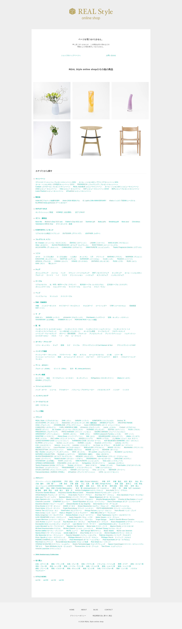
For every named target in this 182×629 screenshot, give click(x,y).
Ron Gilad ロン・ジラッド (101, 542)
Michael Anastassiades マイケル (48, 528)
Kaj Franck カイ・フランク (98, 522)
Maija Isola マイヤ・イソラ (97, 526)
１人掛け (73, 257)
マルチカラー (40, 571)
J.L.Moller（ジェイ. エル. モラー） (125, 438)
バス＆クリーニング (128, 357)
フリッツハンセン (76, 275)
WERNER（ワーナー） (117, 470)
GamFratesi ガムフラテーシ (71, 510)
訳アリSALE (80, 212)
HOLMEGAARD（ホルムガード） (111, 436)
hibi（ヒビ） (91, 436)
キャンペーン (40, 179)
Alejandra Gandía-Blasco (45, 493)
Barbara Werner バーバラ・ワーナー (73, 497)
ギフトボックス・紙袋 (64, 224)
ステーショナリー (103, 357)
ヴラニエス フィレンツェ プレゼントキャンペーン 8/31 (56, 182)
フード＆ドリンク (42, 402)
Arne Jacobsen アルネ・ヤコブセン (130, 495)
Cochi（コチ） (108, 259)
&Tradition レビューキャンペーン (78, 191)
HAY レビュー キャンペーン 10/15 (96, 189)
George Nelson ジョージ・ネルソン (98, 510)
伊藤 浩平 (106, 481)
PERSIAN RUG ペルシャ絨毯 (86, 320)
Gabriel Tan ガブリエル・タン (47, 510)
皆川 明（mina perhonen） (81, 368)
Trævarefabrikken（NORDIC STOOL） (50, 472)
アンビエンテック (96, 333)
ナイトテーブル (66, 296)
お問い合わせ (111, 55)
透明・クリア (123, 564)
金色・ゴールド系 (92, 566)
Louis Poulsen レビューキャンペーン (49, 191)
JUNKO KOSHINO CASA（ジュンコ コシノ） (52, 441)
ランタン (39, 359)
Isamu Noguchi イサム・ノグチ (81, 517)
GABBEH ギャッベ (65, 320)
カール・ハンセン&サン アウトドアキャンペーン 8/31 (98, 182)
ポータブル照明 (89, 331)
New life (39, 222)
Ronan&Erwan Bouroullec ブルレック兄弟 (72, 542)
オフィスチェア (102, 275)
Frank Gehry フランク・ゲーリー (48, 508)
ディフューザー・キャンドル (46, 355)
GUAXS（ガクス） (70, 434)
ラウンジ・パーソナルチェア (79, 273)
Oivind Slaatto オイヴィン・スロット (118, 533)
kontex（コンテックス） (66, 443)
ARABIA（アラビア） (43, 380)
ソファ (42, 253)
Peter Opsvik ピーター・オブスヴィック (50, 537)
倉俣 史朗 (119, 484)
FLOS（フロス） (134, 429)
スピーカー (90, 357)
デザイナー (40, 478)
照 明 (38, 325)
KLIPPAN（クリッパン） (45, 443)
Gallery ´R (121, 420)
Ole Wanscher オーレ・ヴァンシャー (49, 535)
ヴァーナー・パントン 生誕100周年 (49, 481)
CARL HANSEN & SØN (68, 427)
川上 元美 (85, 484)
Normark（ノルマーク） (67, 454)
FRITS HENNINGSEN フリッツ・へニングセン (114, 508)
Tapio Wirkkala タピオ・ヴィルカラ (58, 546)
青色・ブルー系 (41, 566)
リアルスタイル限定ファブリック (48, 233)
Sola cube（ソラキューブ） (113, 461)
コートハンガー (101, 306)
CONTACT (109, 610)
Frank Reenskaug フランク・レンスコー (78, 508)
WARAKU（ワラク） (115, 257)
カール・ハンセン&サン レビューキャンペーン (122, 187)
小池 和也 (138, 484)
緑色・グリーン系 (42, 568)
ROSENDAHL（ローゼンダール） (99, 458)
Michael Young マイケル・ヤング (108, 528)
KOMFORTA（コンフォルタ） (103, 420)
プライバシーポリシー (78, 616)
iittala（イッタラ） (133, 436)
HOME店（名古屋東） (64, 212)
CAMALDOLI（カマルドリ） (72, 247)
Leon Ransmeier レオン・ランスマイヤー (114, 524)
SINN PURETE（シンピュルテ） (98, 247)
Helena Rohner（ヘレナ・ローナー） (80, 515)
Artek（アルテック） (43, 425)
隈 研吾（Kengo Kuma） (102, 484)
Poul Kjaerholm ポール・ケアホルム (116, 540)
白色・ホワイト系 (42, 564)
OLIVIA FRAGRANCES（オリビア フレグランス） (70, 245)
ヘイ (57, 275)
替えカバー (53, 263)
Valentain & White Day (44, 224)
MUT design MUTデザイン (91, 531)
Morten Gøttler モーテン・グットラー (49, 531)
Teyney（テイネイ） (75, 465)
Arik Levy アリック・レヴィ (46, 497)
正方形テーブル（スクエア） (117, 284)
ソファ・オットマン (43, 345)
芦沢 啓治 (69, 481)
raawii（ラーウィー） (44, 458)
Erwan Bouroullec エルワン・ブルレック (93, 506)
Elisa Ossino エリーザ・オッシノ (48, 506)
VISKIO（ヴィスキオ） (80, 261)
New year (125, 222)
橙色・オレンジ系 (73, 568)
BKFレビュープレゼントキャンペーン (125, 189)
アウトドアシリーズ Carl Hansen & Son (98, 345)
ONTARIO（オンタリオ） (100, 261)
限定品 (38, 197)
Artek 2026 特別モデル (71, 200)
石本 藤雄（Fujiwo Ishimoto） (87, 481)
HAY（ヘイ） (40, 308)
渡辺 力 (69, 490)
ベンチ (63, 273)
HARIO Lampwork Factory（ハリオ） (108, 434)
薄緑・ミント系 (122, 568)
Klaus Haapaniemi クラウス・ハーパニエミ (127, 522)
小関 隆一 (51, 484)
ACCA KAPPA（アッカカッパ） (47, 247)
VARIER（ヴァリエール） (80, 470)
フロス (53, 336)
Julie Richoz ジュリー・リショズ (48, 522)
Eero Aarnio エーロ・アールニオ (105, 504)
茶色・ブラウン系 (87, 564)
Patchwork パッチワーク (96, 317)
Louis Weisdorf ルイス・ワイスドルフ (50, 526)
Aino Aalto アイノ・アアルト (117, 490)
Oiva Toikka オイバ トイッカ (91, 533)
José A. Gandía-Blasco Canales (121, 519)
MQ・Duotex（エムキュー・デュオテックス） (52, 452)
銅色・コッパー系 (124, 566)
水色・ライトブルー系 (105, 568)
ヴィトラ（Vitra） (60, 368)
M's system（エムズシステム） (100, 452)
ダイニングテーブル (43, 287)
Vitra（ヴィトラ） (99, 470)
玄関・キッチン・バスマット (118, 317)
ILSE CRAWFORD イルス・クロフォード (51, 517)
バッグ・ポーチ (41, 390)
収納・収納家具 (48, 302)
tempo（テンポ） (107, 465)
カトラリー (40, 378)
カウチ (38, 257)
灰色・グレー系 (72, 564)
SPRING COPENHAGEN (45, 463)
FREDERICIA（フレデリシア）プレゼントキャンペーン (97, 184)
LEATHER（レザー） (93, 233)
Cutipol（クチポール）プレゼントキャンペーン (53, 187)
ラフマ (64, 275)
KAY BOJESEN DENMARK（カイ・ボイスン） (121, 441)
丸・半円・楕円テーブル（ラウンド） (63, 284)
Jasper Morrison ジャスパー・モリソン (50, 519)
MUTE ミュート (72, 531)
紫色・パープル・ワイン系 (73, 566)
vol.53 (61, 580)
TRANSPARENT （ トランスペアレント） (77, 467)
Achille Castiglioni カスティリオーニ (89, 490)
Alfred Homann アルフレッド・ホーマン (50, 495)
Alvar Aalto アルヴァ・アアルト (80, 495)
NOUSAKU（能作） (86, 454)
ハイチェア (90, 275)
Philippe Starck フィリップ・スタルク (116, 537)
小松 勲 (69, 486)
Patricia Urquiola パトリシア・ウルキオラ (115, 535)
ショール (53, 390)
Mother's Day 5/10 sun (54, 222)
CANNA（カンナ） (62, 261)
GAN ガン (39, 317)
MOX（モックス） (79, 452)
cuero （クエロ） (110, 427)
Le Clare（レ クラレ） (101, 445)
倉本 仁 (128, 484)
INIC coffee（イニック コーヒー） (63, 438)
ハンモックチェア (117, 275)
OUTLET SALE (41, 209)
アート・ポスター (48, 365)
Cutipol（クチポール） (128, 427)
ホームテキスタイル (96, 355)
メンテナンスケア (42, 396)
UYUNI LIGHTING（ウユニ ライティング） (51, 470)
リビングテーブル (59, 287)
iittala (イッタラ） (124, 378)
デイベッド (100, 257)
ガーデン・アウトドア (44, 342)
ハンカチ (116, 390)
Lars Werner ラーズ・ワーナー (84, 524)
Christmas (136, 222)
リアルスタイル (41, 284)
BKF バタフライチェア (100, 273)
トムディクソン (130, 333)
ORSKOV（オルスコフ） (85, 456)
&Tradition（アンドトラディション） (82, 472)
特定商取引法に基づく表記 (102, 616)
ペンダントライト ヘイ (122, 329)
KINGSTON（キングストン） (46, 259)
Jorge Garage (101, 519)
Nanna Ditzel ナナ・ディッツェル (48, 533)
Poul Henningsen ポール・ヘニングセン (85, 540)
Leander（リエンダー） (81, 445)
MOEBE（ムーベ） (92, 450)
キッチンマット (82, 378)
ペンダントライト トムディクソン (98, 329)
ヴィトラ (50, 275)
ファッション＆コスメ (44, 386)
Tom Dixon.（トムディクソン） (47, 467)
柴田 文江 (90, 486)
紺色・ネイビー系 (137, 564)
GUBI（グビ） (85, 434)
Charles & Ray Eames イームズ (130, 499)
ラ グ (38, 314)
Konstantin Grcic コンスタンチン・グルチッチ (53, 524)
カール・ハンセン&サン (133, 273)
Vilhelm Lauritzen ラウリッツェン (48, 548)
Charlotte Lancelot (43, 501)
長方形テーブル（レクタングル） (92, 284)
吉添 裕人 (59, 490)
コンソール (87, 287)
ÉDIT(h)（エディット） (78, 243)
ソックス (126, 390)
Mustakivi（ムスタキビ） (124, 452)
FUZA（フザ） (118, 261)
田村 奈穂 (113, 486)
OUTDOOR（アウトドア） (72, 233)
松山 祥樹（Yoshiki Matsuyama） (60, 488)
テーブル (39, 281)
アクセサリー (64, 390)
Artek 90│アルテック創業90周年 (48, 200)
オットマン (84, 257)
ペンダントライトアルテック (46, 331)
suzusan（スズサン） (116, 463)
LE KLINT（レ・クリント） (123, 445)
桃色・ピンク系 (88, 568)
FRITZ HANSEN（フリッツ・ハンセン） (77, 432)
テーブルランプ (103, 331)
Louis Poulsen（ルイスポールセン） (67, 447)
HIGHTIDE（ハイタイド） (45, 436)
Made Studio (109, 531)
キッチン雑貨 (47, 374)
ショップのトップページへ (71, 55)
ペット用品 (40, 411)
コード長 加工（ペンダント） (70, 331)
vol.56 (38, 580)
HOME (71, 610)
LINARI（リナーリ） (97, 243)
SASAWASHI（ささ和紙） (45, 320)
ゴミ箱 (109, 355)
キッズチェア (117, 273)
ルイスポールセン (42, 336)
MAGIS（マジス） (114, 447)
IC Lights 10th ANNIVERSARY (94, 200)
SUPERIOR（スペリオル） (90, 259)
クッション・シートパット (45, 357)
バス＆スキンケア (103, 390)
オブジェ (83, 355)
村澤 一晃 (117, 488)
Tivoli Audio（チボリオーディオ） (129, 465)
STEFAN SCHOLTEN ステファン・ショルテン (53, 544)
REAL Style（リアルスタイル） (47, 420)
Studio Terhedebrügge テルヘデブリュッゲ (89, 544)
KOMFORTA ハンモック (44, 230)
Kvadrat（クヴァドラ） (103, 443)
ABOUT (84, 610)
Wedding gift (114, 222)
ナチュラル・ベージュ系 (106, 564)
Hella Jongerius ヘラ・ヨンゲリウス (49, 515)
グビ (67, 336)
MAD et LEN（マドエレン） (118, 243)
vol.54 (53, 580)
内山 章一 (139, 481)
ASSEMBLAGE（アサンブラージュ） (67, 425)
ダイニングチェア (42, 273)
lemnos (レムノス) (62, 445)
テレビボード (88, 306)
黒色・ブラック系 (57, 564)
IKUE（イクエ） (42, 438)
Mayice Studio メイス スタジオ (122, 526)
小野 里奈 (63, 484)
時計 (75, 355)
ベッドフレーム (41, 296)
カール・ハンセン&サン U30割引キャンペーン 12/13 (55, 184)
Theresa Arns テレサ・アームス (87, 546)
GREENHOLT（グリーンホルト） (48, 434)
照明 (62, 345)
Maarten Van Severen (75, 526)
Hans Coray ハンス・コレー (46, 513)
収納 (59, 357)
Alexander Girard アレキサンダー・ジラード (102, 493)
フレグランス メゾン (43, 239)
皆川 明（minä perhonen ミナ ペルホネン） (93, 488)
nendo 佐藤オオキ (70, 533)
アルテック (40, 275)
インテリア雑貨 (47, 351)
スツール (54, 273)
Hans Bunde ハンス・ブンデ (125, 510)
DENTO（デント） (42, 429)
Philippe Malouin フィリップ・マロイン (83, 537)
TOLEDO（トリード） (125, 259)
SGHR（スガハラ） (65, 461)
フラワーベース (65, 355)
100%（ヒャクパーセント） (109, 472)
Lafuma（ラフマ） (122, 443)
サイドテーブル (74, 287)
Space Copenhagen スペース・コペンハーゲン (126, 544)
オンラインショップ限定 (44, 212)
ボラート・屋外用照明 (67, 333)
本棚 (37, 306)
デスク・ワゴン (99, 287)
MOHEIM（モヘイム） (110, 450)
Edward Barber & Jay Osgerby (78, 504)
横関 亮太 (48, 490)
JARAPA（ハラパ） (53, 317)
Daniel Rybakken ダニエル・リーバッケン (89, 501)
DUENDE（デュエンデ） (96, 429)
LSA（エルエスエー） (44, 445)
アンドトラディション (113, 333)
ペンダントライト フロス (74, 329)
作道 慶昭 (79, 486)
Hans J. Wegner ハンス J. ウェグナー (74, 513)
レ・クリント (76, 336)
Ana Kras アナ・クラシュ (104, 495)
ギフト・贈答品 (41, 218)
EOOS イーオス (69, 506)
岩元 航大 (128, 481)
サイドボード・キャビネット (69, 306)
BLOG (95, 610)
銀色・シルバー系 (108, 566)
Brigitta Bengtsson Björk (105, 499)
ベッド (38, 293)
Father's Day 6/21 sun (74, 222)
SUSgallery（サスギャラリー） (102, 378)
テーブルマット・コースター (63, 378)
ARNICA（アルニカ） (44, 261)
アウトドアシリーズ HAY (126, 345)
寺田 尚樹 (124, 486)
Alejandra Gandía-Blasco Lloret (70, 493)
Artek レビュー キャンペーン (46, 189)
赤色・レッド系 (55, 566)
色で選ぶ (39, 560)
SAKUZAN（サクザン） (123, 458)
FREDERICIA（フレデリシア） (47, 432)
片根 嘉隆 (74, 484)
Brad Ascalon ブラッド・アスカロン (79, 499)
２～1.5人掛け (62, 257)
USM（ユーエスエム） (118, 306)
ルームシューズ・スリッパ (73, 357)
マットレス (54, 296)
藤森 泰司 (40, 488)
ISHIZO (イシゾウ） (86, 438)
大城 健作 (40, 484)
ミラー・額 (119, 355)
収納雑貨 (133, 306)
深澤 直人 (135, 486)
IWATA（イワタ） (103, 438)
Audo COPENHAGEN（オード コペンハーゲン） (102, 425)
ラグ (68, 345)
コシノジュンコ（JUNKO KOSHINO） (50, 486)
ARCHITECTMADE (125, 423)
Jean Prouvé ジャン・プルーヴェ (80, 519)
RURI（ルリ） (132, 261)
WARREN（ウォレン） (134, 257)
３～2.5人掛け (48, 257)
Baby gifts (102, 222)
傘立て (115, 357)
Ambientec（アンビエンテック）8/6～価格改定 (79, 423)
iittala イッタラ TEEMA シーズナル (122, 200)
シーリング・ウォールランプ (46, 333)
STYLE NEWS (41, 577)
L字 (92, 257)
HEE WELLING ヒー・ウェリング (103, 513)
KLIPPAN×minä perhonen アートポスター (51, 203)
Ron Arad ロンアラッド (44, 542)
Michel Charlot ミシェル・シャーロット (78, 528)
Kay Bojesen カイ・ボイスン (74, 522)
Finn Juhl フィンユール (120, 506)
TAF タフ (39, 546)
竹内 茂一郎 (102, 486)
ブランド (39, 417)
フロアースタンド (118, 331)
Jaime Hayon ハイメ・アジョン (107, 517)
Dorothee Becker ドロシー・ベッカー (50, 504)
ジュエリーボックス (49, 306)
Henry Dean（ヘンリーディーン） (70, 436)
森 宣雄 (38, 490)
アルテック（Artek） (43, 368)
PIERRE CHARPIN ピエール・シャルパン (51, 540)
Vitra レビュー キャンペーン (70, 189)
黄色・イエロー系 (57, 568)
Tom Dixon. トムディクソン (112, 546)
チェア (39, 269)
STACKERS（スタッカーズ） (68, 463)
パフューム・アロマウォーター (83, 390)
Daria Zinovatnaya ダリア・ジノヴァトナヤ (124, 501)
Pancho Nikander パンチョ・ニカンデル (81, 535)
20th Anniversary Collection (47, 554)
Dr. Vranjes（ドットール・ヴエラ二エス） (51, 243)
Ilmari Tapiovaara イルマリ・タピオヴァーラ (114, 515)
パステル (134, 568)
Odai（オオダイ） (42, 245)
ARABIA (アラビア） (107, 423)
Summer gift (90, 222)
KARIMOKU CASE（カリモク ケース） (86, 441)
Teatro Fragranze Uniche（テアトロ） (127, 247)
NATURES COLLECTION (45, 454)
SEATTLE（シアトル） (68, 259)
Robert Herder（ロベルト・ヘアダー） (69, 458)
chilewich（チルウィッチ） (73, 317)
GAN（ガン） (41, 263)
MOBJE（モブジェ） (74, 450)
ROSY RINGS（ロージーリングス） (105, 245)
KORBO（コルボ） (85, 443)
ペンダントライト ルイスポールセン (49, 329)
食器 (48, 378)
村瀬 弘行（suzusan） (133, 488)
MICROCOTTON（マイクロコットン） (50, 450)
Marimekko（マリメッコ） (134, 447)
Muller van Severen (124, 531)
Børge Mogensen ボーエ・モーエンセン (105, 497)
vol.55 (45, 580)
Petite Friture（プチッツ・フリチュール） (112, 456)
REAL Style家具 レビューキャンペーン (87, 187)
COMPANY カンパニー (61, 501)
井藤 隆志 (117, 481)
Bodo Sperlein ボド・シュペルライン (49, 499)
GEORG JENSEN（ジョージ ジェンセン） (110, 432)
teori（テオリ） (92, 465)
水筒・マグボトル (42, 405)
